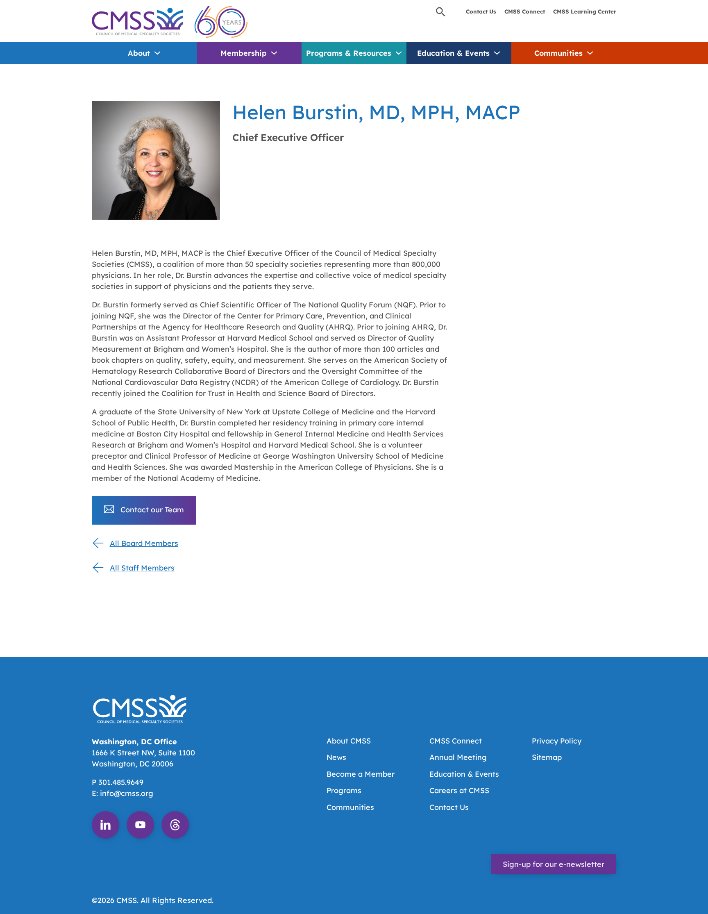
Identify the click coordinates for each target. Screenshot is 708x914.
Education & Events (453, 53)
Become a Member (361, 774)
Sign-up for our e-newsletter (553, 864)
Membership (243, 53)
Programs (344, 790)
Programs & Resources (348, 53)
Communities (558, 53)
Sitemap (547, 757)
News (336, 757)
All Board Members (144, 543)
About (139, 53)
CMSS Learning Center (584, 11)
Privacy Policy (556, 741)
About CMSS (349, 741)
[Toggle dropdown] (157, 53)
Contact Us (481, 11)
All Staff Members (142, 568)
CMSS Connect (524, 11)
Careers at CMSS (459, 790)
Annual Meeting (458, 757)
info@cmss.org (126, 793)
